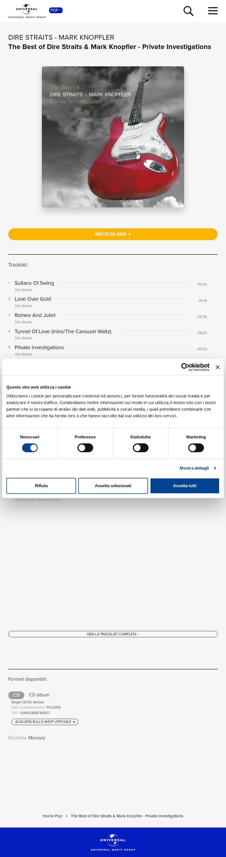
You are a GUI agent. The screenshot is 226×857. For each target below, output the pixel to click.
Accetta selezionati (113, 485)
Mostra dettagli (194, 468)
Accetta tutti (185, 485)
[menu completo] (213, 11)
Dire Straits (30, 37)
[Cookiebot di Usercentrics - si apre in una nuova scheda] (185, 367)
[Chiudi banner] (218, 367)
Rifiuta (41, 485)
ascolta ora (111, 234)
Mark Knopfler (86, 37)
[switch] (85, 447)
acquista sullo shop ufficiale (43, 721)
